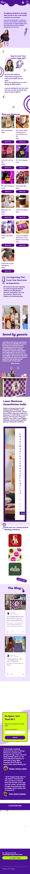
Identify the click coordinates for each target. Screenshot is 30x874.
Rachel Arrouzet (15, 363)
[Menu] (27, 2)
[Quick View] (7, 151)
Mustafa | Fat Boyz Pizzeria (18, 769)
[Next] (18, 368)
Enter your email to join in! (11, 729)
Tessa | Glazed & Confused (17, 794)
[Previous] (11, 368)
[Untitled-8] (21, 9)
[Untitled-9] (27, 9)
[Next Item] (24, 317)
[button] (23, 2)
